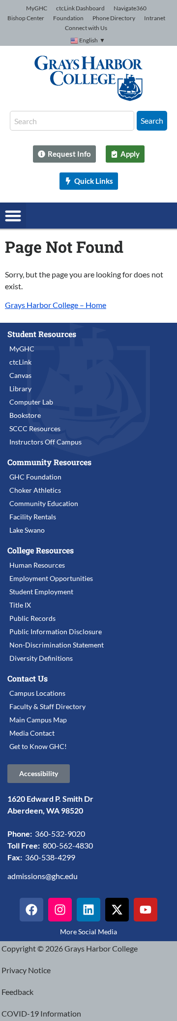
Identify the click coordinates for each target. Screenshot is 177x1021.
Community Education (43, 503)
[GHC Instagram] (60, 909)
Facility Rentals (32, 516)
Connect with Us (86, 28)
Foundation (68, 18)
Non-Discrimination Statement (56, 645)
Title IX (20, 605)
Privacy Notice (26, 970)
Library (20, 388)
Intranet (154, 18)
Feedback (17, 991)
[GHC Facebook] (31, 909)
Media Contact (32, 733)
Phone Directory (113, 18)
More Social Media (88, 931)
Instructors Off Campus (45, 442)
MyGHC (36, 8)
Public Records (32, 618)
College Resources (40, 550)
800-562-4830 (68, 845)
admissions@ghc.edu (42, 876)
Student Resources (41, 334)
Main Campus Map (38, 719)
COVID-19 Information (41, 1013)
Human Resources (37, 565)
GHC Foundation (35, 477)
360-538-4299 (50, 857)
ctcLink (20, 362)
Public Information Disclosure (55, 631)
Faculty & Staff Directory (47, 706)
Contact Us (27, 678)
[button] (13, 216)
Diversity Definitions (41, 658)
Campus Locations (37, 693)
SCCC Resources (34, 428)
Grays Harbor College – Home (55, 304)
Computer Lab (31, 402)
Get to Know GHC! (38, 746)
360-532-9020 (60, 833)
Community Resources (49, 462)
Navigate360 (130, 8)
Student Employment (41, 591)
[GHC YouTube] (145, 909)
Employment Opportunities (51, 578)
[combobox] (72, 121)
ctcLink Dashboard (80, 8)
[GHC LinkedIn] (88, 909)
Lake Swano (27, 530)
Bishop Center (25, 18)
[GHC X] (117, 909)
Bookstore (25, 415)
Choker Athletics (35, 490)
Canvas (20, 375)
